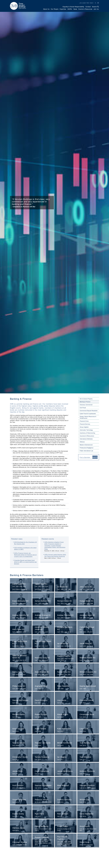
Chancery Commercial (86, 404)
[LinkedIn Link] (98, 3)
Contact (88, 7)
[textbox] (85, 457)
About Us (46, 9)
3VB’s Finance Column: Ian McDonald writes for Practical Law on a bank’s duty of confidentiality (25, 554)
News (75, 9)
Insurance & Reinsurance (87, 436)
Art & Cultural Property (86, 399)
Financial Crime (84, 421)
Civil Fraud (83, 407)
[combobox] (86, 457)
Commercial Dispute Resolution (89, 410)
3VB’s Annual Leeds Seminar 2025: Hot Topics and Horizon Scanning (55, 555)
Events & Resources (85, 9)
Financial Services (85, 424)
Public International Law (86, 450)
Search (94, 7)
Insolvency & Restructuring (87, 433)
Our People (54, 9)
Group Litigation (84, 427)
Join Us (96, 9)
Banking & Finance (85, 402)
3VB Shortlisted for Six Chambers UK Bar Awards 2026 (25, 543)
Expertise (63, 9)
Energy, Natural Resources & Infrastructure (88, 417)
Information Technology (86, 430)
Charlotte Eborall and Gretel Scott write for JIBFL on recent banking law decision (25, 562)
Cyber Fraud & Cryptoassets (88, 413)
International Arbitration (86, 439)
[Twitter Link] (95, 3)
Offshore (82, 442)
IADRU (69, 9)
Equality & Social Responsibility (73, 7)
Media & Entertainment (86, 445)
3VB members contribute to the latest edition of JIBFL (25, 548)
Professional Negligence (86, 448)
